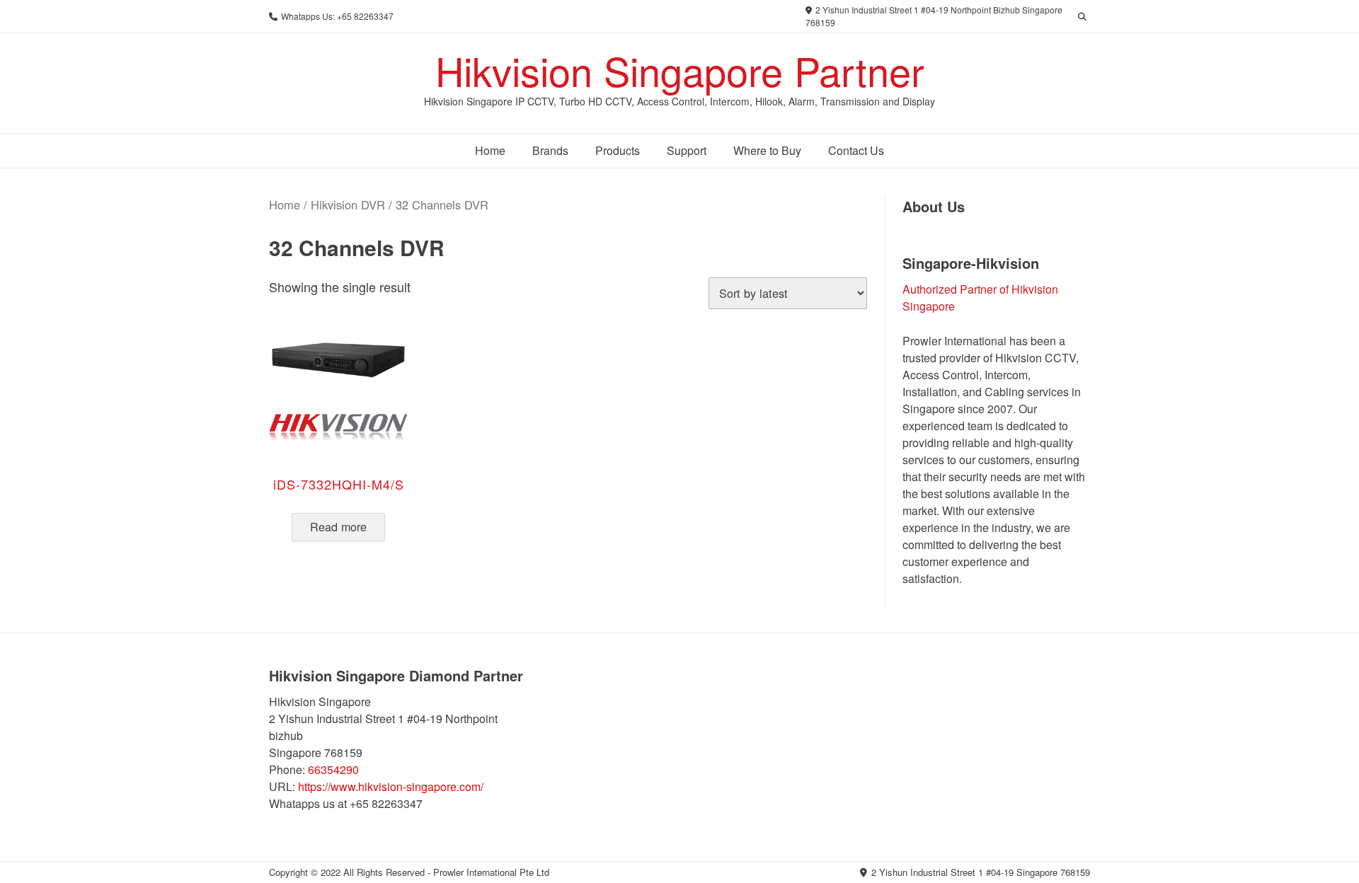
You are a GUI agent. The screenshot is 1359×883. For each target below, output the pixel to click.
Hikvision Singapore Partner (679, 70)
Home (284, 204)
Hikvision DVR (348, 204)
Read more (338, 526)
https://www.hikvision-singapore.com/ (390, 786)
